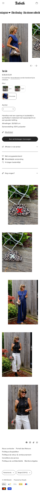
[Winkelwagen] (36, 3)
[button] (15, 42)
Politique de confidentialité (12, 461)
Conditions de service (10, 458)
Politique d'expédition (10, 452)
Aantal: (5, 105)
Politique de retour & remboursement (16, 455)
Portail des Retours (23, 448)
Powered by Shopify (20, 480)
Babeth (9, 480)
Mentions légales (31, 461)
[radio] (7, 88)
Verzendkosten (15, 78)
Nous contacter (8, 448)
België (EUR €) (23, 472)
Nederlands (7, 472)
